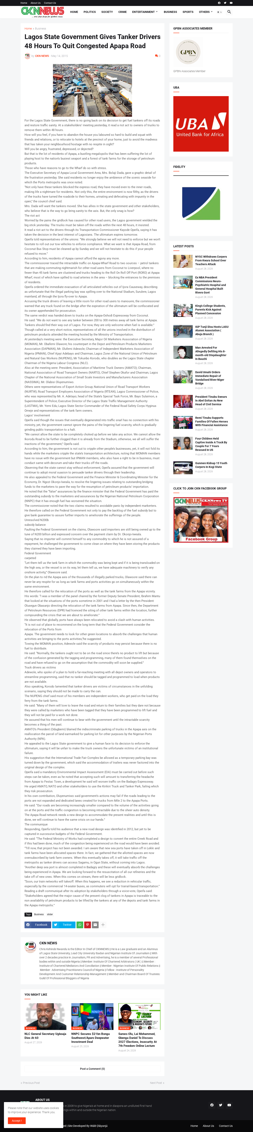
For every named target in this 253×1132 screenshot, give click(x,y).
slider (50, 914)
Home (24, 3)
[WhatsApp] (79, 925)
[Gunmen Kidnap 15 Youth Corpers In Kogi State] (183, 467)
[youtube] (231, 3)
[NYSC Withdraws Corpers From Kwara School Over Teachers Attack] (183, 261)
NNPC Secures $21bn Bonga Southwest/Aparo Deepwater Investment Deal (90, 1038)
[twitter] (225, 3)
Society (107, 11)
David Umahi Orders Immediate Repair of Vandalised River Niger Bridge (209, 378)
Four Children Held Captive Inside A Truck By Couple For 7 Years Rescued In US (211, 444)
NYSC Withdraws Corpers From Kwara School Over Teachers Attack (211, 260)
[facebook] (219, 3)
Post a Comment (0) (92, 1068)
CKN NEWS (48, 943)
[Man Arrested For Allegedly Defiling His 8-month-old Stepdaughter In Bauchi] (183, 352)
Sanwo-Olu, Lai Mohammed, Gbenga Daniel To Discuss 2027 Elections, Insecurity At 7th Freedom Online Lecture (137, 1040)
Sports (188, 11)
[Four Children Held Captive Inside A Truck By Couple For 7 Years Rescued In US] (183, 443)
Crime (122, 11)
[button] (219, 12)
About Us (36, 3)
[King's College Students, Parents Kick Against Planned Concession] (183, 310)
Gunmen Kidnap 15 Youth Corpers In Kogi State (211, 465)
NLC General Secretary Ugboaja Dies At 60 (45, 1036)
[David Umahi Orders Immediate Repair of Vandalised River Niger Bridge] (183, 376)
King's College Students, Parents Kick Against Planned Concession (210, 309)
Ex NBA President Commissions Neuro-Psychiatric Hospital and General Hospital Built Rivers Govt (210, 285)
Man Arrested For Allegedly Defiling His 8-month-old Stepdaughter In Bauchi (210, 353)
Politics (90, 11)
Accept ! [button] (17, 1120)
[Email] (95, 925)
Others (204, 11)
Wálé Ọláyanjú (99, 1125)
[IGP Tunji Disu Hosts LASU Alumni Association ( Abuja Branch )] (183, 331)
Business (170, 11)
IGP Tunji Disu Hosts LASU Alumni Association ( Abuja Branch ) (211, 330)
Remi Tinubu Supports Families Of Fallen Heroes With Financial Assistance (211, 421)
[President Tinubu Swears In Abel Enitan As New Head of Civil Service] (183, 401)
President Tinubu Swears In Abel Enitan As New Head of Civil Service (211, 400)
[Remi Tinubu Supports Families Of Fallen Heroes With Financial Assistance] (183, 422)
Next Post (156, 1082)
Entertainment (143, 11)
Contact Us (50, 3)
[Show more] (103, 925)
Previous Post (31, 1082)
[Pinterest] (87, 925)
